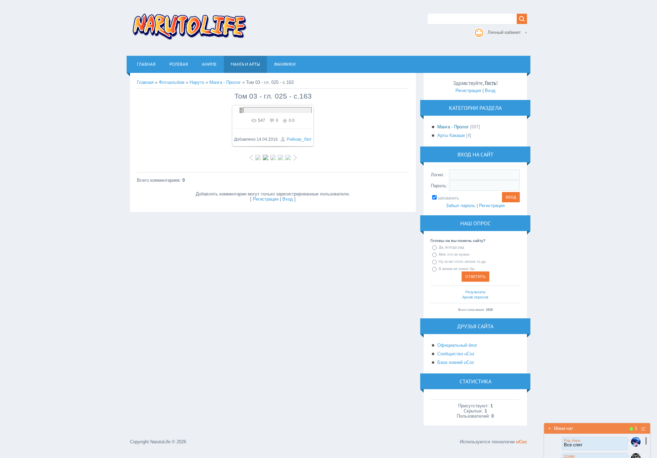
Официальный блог (457, 345)
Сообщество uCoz (456, 353)
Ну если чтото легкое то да (462, 261)
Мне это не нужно (454, 254)
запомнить (448, 198)
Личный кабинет (504, 32)
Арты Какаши (451, 135)
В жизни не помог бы (457, 269)
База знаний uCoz (455, 362)
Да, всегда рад (451, 247)
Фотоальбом (171, 82)
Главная (145, 82)
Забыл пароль (460, 205)
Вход (287, 199)
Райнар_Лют (299, 139)
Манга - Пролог (225, 82)
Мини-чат (560, 428)
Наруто (197, 82)
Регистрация (266, 199)
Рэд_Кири (572, 440)
